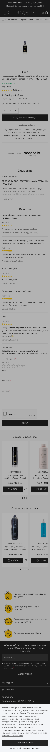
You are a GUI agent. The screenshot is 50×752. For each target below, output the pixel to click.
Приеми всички (25, 743)
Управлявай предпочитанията (25, 748)
